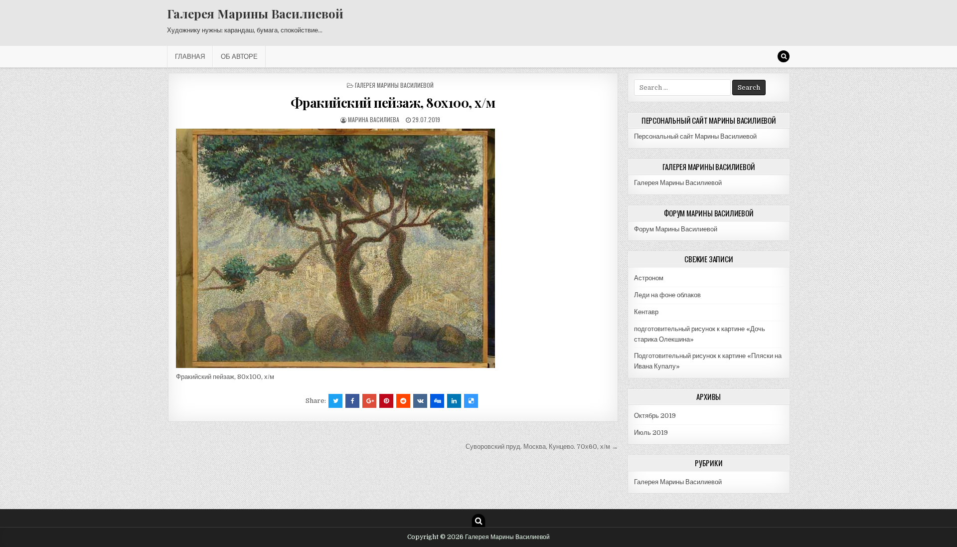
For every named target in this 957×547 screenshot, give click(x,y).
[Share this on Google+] (369, 401)
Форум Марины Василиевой (675, 229)
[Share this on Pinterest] (386, 401)
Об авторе (239, 56)
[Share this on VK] (420, 401)
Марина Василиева (373, 119)
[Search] (784, 56)
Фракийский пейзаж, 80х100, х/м (393, 102)
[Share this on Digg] (437, 401)
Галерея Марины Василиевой (255, 13)
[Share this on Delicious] (471, 401)
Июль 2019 (651, 432)
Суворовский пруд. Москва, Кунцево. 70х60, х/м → (542, 446)
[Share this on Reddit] (403, 401)
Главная (190, 56)
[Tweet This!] (335, 401)
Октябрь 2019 (655, 415)
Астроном (648, 278)
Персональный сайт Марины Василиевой (695, 136)
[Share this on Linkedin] (454, 401)
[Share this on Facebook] (352, 401)
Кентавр (646, 312)
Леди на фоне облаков (667, 295)
